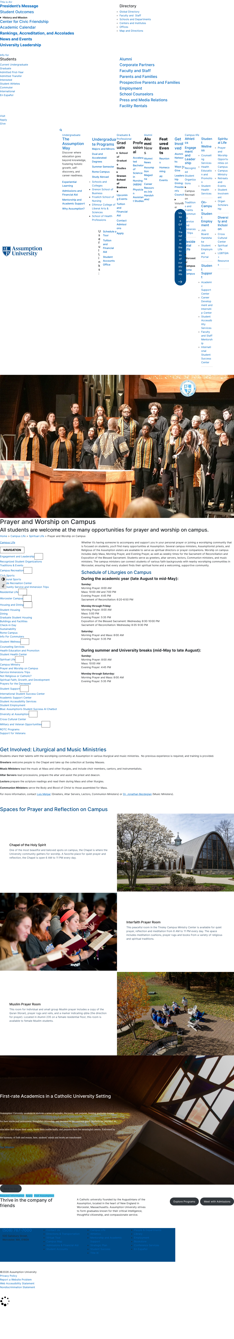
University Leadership (20, 45)
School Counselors (136, 94)
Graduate (5, 68)
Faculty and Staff (130, 15)
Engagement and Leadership (190, 155)
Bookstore (140, 1241)
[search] (61, 129)
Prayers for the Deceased (15, 683)
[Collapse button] (38, 556)
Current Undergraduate (14, 64)
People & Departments (147, 1230)
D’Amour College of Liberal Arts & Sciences (103, 208)
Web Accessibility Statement (17, 1283)
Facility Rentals (133, 105)
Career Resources (149, 191)
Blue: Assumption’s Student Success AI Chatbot (28, 709)
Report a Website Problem (16, 1279)
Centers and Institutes (133, 23)
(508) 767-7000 (17, 1230)
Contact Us (53, 1230)
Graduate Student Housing (16, 617)
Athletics (95, 1233)
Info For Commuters (12, 636)
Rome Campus (101, 171)
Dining (4, 613)
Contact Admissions (122, 224)
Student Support (206, 271)
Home (3, 536)
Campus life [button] (192, 135)
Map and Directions (131, 30)
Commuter (6, 87)
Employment (131, 88)
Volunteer (179, 205)
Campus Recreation (190, 194)
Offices (124, 26)
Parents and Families (138, 76)
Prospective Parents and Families (150, 82)
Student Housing (10, 609)
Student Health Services (206, 189)
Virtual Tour (53, 1237)
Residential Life (190, 245)
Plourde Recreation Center (16, 583)
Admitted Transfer (11, 76)
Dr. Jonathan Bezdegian (137, 794)
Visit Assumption (44, 1195)
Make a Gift (180, 245)
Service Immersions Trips (15, 672)
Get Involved (179, 144)
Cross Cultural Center (222, 237)
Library (138, 1233)
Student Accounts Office (109, 260)
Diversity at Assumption (14, 714)
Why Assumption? (73, 208)
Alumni (126, 59)
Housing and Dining (12, 604)
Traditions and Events (190, 206)
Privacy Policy (8, 1275)
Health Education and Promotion (206, 174)
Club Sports (7, 575)
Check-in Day (8, 625)
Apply (3, 119)
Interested (6, 79)
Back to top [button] (11, 1188)
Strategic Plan (98, 1245)
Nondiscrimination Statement (17, 1287)
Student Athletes (10, 83)
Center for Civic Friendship (24, 21)
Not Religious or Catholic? (16, 676)
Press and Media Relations (143, 100)
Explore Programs (184, 1201)
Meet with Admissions (217, 1201)
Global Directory (129, 11)
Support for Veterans (12, 733)
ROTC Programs (9, 729)
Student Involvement (223, 193)
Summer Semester (103, 166)
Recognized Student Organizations (190, 175)
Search (7, 1328)
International (7, 91)
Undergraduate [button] (71, 135)
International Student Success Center (206, 354)
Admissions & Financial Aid (62, 1245)
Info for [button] (4, 55)
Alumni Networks (179, 157)
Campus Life (18, 536)
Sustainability (8, 628)
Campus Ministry (10, 664)
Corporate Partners (137, 64)
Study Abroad (100, 176)
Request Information (12, 1195)
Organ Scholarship (223, 205)
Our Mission (7, 1147)
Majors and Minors (103, 148)
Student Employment (12, 705)
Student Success (100, 1249)
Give (3, 123)
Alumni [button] (148, 135)
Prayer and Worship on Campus (19, 668)
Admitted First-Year (12, 72)
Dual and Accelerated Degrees (99, 157)
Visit (2, 115)
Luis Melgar (44, 794)
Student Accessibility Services (18, 701)
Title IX (94, 1252)
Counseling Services (12, 646)
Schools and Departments (135, 19)
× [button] (3, 1310)
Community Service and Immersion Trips (24, 587)
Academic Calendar (18, 27)
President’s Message (19, 6)
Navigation (12, 550)
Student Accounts (57, 1249)
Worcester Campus (11, 598)
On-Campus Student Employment (206, 213)
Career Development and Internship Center (207, 305)
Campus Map (54, 1241)
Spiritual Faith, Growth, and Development (25, 679)
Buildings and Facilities (13, 621)
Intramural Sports (10, 579)
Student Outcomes (17, 12)
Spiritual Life (223, 141)
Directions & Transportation (63, 1233)
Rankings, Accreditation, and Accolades (37, 33)
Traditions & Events (11, 565)
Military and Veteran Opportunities (21, 724)
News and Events (16, 39)
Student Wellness (206, 144)
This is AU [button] (6, 1)
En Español (6, 95)
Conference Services (146, 1245)
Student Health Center (13, 654)
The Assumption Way (73, 144)
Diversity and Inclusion (223, 223)
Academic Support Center (16, 697)
